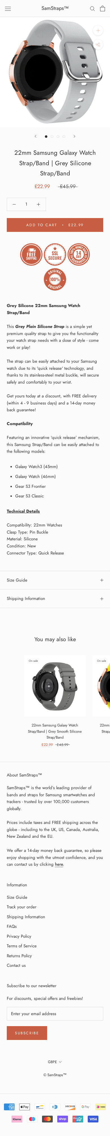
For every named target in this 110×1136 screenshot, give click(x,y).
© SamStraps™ (55, 1075)
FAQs (12, 926)
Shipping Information (26, 598)
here (59, 864)
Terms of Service (22, 946)
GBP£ (52, 1062)
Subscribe (27, 1033)
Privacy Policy (19, 936)
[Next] (74, 136)
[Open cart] (102, 8)
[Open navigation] (8, 8)
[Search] (92, 8)
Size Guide (17, 580)
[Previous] (35, 136)
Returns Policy (19, 956)
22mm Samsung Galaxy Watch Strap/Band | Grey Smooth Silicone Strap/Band (55, 731)
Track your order (21, 907)
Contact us (16, 965)
